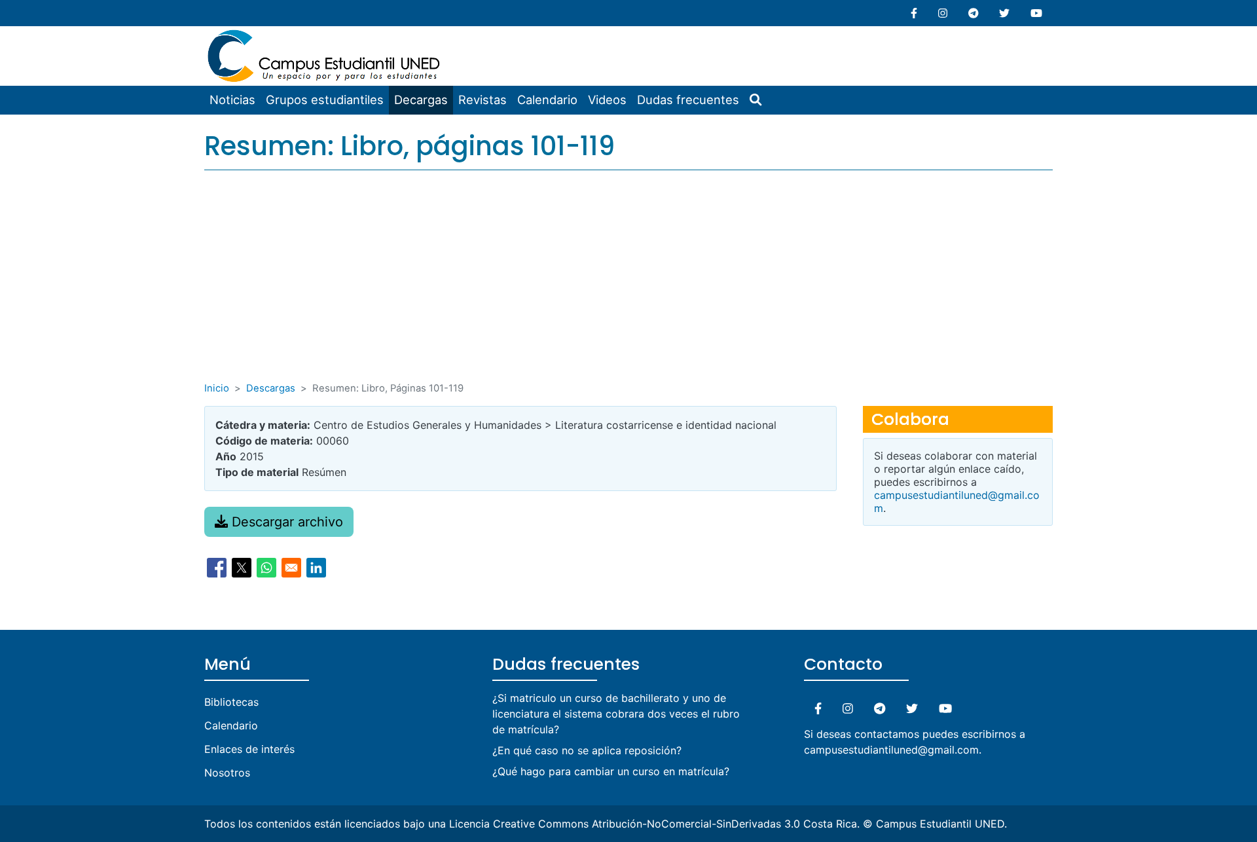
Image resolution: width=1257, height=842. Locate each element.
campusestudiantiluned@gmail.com (891, 749)
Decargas (421, 99)
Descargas (270, 388)
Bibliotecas (231, 701)
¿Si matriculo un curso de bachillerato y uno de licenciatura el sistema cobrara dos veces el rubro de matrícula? (616, 713)
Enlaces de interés (249, 749)
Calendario (547, 99)
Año (225, 456)
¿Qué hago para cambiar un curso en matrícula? (610, 771)
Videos (607, 99)
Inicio (216, 388)
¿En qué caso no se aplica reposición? (587, 750)
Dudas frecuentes (688, 99)
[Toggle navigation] (454, 35)
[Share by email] (291, 567)
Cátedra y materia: (262, 424)
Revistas (482, 99)
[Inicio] (325, 34)
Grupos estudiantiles (325, 99)
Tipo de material (257, 472)
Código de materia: (264, 440)
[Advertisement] (628, 283)
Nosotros (227, 772)
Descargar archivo (285, 522)
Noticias (232, 99)
